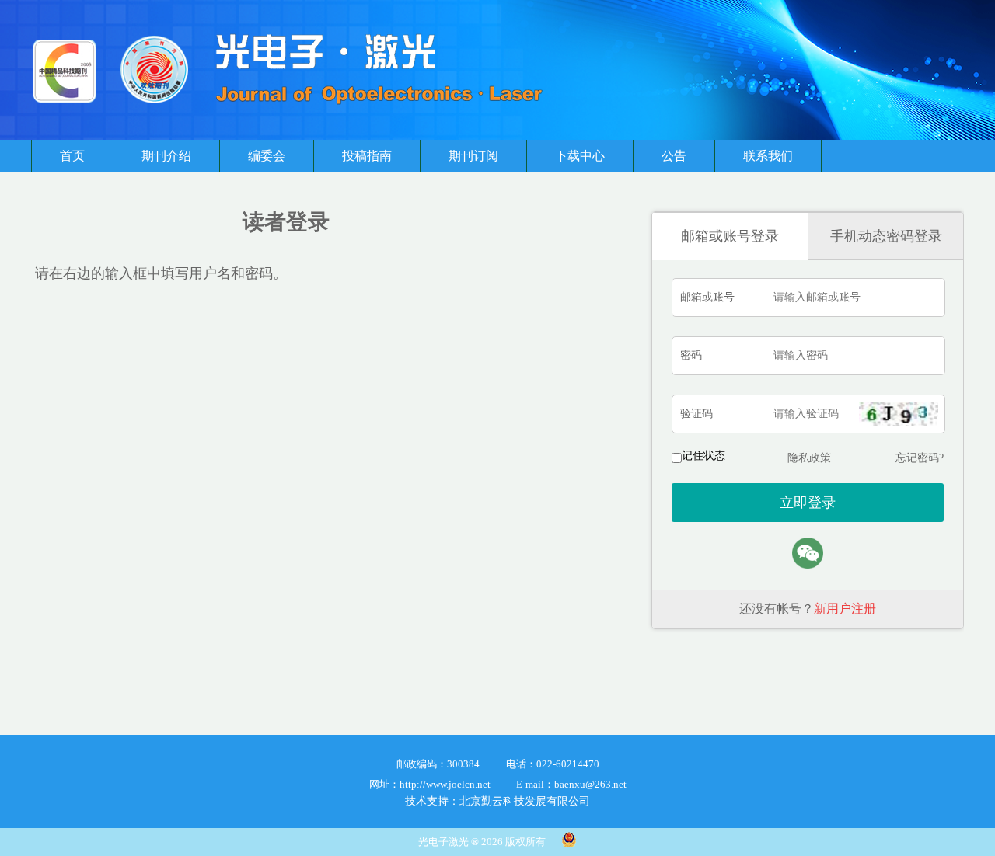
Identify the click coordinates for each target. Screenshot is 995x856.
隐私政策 (809, 458)
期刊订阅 (473, 155)
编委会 (266, 155)
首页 (72, 155)
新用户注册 (845, 608)
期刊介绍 (166, 155)
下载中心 (580, 155)
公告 (674, 155)
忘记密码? (920, 458)
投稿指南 (367, 155)
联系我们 (768, 155)
